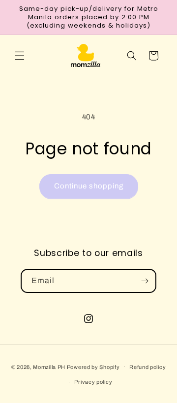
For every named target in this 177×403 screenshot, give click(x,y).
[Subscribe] (144, 281)
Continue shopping (88, 186)
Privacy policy (93, 382)
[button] (19, 56)
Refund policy (147, 367)
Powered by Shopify (93, 366)
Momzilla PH (49, 366)
